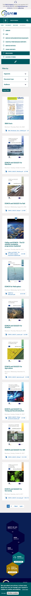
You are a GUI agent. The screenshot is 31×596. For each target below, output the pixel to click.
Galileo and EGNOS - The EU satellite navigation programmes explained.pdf (14, 254)
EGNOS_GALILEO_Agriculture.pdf (16, 377)
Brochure (15, 25)
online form (21, 8)
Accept (3, 593)
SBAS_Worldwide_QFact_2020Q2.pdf (17, 130)
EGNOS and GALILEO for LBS (15, 450)
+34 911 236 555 (9, 6)
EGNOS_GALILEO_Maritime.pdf (15, 171)
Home (2, 25)
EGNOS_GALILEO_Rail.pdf (14, 210)
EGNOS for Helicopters (13, 286)
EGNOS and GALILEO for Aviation (13, 326)
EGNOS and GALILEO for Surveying (13, 490)
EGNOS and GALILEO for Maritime (13, 163)
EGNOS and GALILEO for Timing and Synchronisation (14, 410)
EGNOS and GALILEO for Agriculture (13, 367)
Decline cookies (13, 593)
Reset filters (6, 90)
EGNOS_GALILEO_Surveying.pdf (15, 498)
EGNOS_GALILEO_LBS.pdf (14, 457)
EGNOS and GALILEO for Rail (15, 203)
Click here (25, 589)
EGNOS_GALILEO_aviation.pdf (15, 334)
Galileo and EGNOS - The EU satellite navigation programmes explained (14, 244)
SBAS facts (8, 123)
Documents (8, 25)
